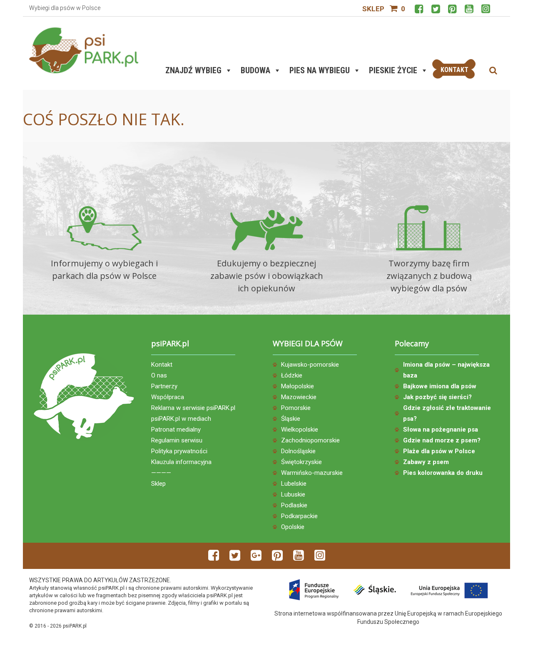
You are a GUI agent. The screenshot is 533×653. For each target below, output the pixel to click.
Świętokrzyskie (301, 462)
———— (161, 473)
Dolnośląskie (298, 451)
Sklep (373, 9)
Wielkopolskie (299, 429)
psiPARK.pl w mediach (181, 418)
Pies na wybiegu (319, 70)
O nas (159, 375)
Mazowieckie (298, 397)
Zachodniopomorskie (310, 440)
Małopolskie (297, 386)
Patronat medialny (176, 429)
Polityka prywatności (179, 451)
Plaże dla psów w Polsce (439, 451)
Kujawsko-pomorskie (310, 364)
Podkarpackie (299, 516)
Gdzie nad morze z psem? (442, 440)
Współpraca (167, 397)
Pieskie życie (393, 70)
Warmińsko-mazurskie (312, 473)
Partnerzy (164, 386)
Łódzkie (291, 375)
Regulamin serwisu (176, 440)
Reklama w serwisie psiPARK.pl (193, 408)
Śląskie (290, 418)
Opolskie (292, 527)
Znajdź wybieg (193, 70)
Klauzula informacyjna (181, 462)
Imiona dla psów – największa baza (446, 370)
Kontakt (161, 364)
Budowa (255, 70)
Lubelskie (293, 483)
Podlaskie (294, 505)
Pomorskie (296, 408)
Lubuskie (293, 494)
